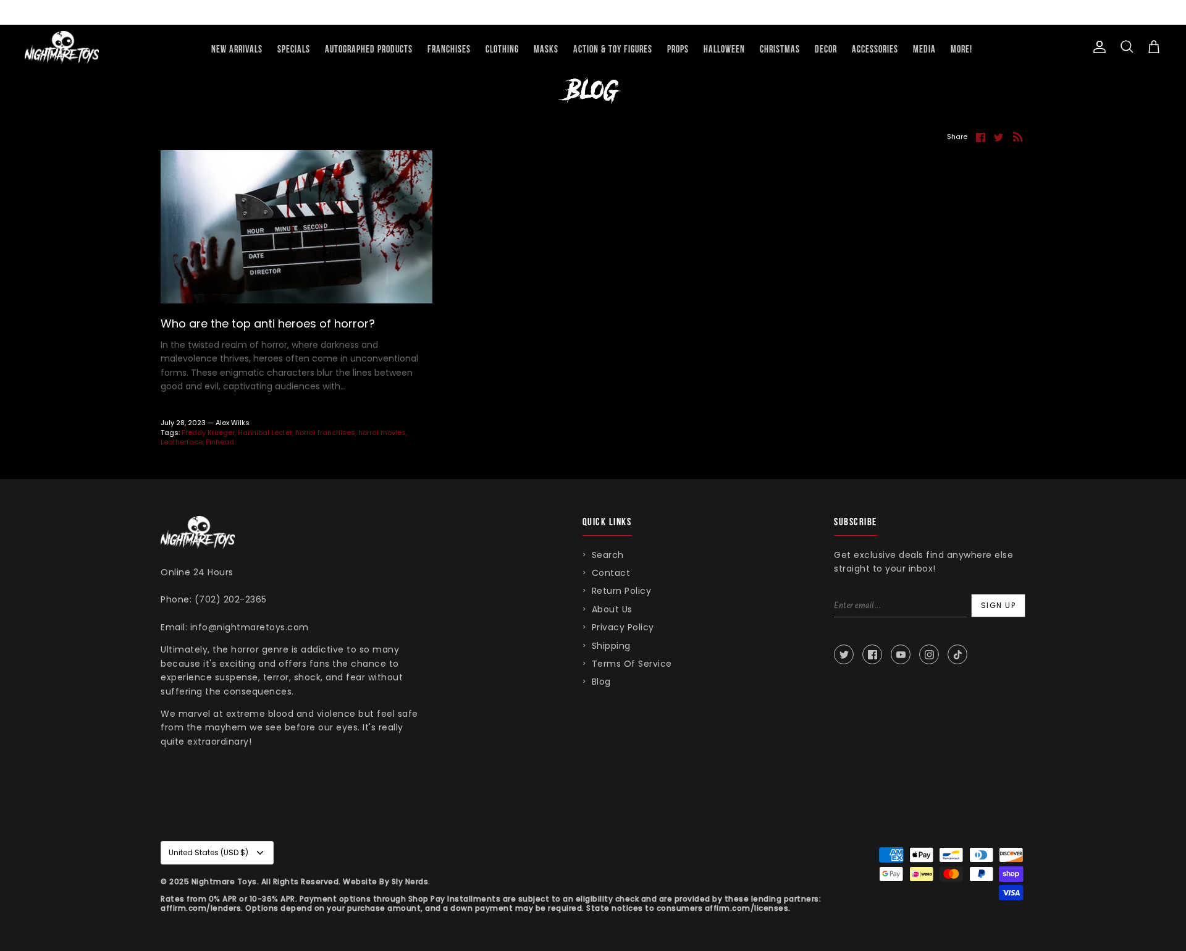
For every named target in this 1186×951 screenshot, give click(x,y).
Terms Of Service (632, 663)
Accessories (875, 50)
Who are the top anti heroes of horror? (268, 323)
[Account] (1097, 47)
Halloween (724, 50)
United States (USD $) (208, 852)
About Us (612, 609)
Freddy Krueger (208, 432)
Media (924, 50)
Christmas (780, 50)
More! (961, 50)
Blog (601, 681)
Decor (826, 50)
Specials (293, 50)
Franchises (449, 50)
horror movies (382, 432)
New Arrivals (237, 50)
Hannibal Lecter (265, 432)
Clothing (502, 50)
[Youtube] (901, 654)
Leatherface (182, 442)
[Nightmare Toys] (62, 47)
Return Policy (622, 591)
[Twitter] (844, 654)
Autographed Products (369, 50)
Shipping (611, 646)
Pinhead (220, 442)
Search (608, 555)
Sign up (998, 605)
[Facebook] (872, 654)
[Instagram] (929, 654)
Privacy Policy (623, 627)
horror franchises (325, 432)
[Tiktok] (957, 654)
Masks (546, 50)
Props (678, 50)
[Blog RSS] (1018, 136)
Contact (611, 573)
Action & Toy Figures (612, 50)
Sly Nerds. (411, 881)
